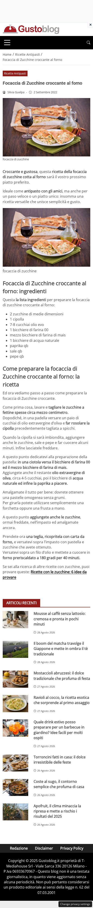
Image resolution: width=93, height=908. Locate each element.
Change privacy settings (75, 904)
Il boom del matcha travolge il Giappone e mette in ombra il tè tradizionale (61, 648)
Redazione (19, 848)
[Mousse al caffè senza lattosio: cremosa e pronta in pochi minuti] (15, 619)
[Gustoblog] (31, 28)
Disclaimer (44, 848)
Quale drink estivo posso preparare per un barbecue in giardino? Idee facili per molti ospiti (59, 729)
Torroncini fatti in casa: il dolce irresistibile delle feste (60, 760)
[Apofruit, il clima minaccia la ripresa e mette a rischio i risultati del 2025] (15, 812)
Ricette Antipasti (15, 73)
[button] (88, 42)
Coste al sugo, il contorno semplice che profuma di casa (59, 784)
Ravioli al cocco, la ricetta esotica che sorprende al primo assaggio (62, 700)
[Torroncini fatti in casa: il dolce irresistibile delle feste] (15, 763)
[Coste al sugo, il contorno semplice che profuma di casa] (15, 787)
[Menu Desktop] (7, 42)
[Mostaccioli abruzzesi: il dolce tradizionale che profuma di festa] (15, 679)
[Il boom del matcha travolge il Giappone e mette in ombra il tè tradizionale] (15, 649)
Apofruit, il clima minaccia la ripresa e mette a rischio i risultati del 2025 (57, 811)
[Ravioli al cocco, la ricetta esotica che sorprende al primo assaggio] (15, 703)
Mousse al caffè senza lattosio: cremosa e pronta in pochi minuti (60, 619)
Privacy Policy (71, 848)
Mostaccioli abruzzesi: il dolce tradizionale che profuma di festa (62, 676)
